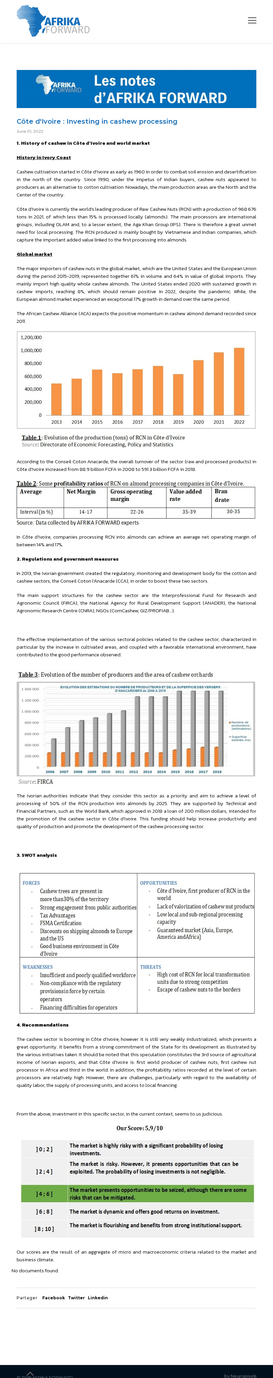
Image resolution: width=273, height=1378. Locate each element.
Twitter (76, 1297)
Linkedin (98, 1297)
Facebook (53, 1297)
